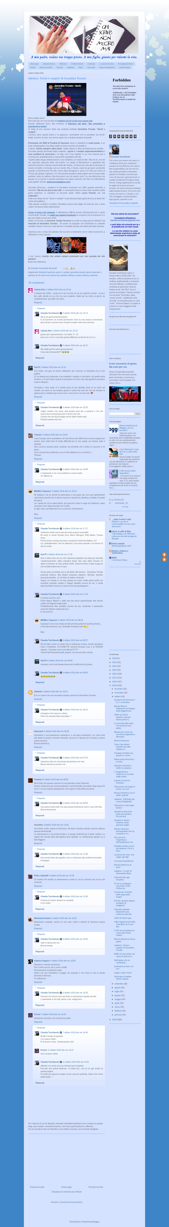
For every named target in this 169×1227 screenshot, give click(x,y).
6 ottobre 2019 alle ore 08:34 (70, 620)
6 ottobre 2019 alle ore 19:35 (75, 993)
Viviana (117, 500)
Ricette (32, 67)
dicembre (119, 689)
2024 (114, 666)
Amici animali (118, 544)
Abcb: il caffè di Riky (121, 531)
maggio (118, 999)
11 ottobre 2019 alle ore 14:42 (76, 1062)
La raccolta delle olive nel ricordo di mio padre (123, 725)
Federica (38, 779)
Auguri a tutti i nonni (123, 973)
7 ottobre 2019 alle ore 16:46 (75, 1032)
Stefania (38, 691)
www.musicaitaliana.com (58, 182)
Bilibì (114, 558)
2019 (114, 685)
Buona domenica (121, 741)
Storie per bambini (46, 67)
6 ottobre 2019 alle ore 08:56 (75, 803)
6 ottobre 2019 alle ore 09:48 (59, 661)
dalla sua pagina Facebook (63, 215)
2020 (114, 682)
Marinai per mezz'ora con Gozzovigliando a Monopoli (124, 734)
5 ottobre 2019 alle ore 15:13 (75, 313)
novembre (119, 693)
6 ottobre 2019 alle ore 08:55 (55, 779)
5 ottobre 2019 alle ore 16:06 (55, 435)
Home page (34, 64)
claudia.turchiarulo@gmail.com (124, 220)
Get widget (125, 506)
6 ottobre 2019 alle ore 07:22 (75, 758)
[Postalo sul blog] (67, 268)
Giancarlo (38, 731)
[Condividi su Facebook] (71, 268)
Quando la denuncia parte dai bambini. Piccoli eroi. (123, 814)
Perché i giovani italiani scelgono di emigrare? (124, 903)
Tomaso (38, 435)
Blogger (95, 1222)
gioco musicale (93, 272)
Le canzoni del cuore (106, 64)
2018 (114, 1020)
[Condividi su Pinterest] (74, 268)
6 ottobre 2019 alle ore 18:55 (75, 939)
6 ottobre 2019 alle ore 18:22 (64, 918)
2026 (114, 658)
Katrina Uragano (42, 961)
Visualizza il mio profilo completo (123, 203)
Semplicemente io (49, 64)
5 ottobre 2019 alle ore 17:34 (75, 594)
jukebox (64, 275)
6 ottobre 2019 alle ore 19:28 (62, 961)
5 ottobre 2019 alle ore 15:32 (75, 407)
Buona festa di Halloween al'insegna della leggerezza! (124, 708)
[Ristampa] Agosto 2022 (121, 546)
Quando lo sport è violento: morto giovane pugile (122, 822)
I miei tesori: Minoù (119, 560)
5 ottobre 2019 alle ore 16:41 (64, 491)
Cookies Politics (124, 67)
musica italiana (82, 275)
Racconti (60, 67)
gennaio (118, 1015)
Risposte (41, 308)
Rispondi (38, 303)
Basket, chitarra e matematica (120, 552)
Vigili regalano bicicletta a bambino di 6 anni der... (124, 924)
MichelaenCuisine (42, 918)
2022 (114, 674)
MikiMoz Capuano (42, 491)
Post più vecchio (96, 1187)
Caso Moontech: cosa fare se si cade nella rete (129, 451)
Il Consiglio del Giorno (125, 64)
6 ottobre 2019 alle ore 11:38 (75, 854)
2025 (114, 662)
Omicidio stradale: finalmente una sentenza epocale (123, 911)
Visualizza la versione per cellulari (67, 1192)
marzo (118, 1007)
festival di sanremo (47, 272)
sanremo (94, 275)
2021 (114, 678)
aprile (117, 1003)
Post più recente (37, 1187)
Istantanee (70, 67)
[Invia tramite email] (64, 268)
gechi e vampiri (63, 272)
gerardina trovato (78, 272)
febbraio (118, 1011)
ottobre (118, 696)
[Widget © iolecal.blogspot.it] (167, 559)
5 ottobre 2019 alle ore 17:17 (75, 528)
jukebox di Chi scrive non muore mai (75, 121)
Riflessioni (63, 64)
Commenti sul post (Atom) (71, 1202)
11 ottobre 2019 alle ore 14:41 (61, 1050)
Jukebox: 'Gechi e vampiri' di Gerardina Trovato (124, 947)
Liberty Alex (39, 290)
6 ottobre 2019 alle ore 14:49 (61, 876)
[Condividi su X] (69, 268)
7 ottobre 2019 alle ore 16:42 (53, 1014)
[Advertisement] (29, 3)
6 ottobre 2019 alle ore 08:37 (75, 640)
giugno (118, 995)
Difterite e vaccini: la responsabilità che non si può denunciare (123, 524)
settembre (119, 984)
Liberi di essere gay (122, 918)
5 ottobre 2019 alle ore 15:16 (65, 331)
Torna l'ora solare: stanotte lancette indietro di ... (122, 746)
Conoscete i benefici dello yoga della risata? (123, 894)
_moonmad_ (119, 503)
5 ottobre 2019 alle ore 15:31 (75, 345)
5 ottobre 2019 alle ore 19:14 (75, 710)
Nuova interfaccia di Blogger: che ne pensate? (128, 428)
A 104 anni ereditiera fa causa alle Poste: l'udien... (124, 932)
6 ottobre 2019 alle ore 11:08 (56, 825)
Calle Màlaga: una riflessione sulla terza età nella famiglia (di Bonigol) (124, 536)
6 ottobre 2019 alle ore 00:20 (56, 731)
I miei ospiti (91, 67)
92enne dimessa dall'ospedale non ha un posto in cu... (124, 831)
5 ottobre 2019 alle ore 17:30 (59, 554)
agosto (118, 988)
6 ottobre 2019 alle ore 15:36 (75, 896)
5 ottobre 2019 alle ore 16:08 (75, 469)
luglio (117, 991)
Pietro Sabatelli (41, 876)
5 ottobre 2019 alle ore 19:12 (55, 691)
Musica (72, 275)
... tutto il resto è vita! (121, 519)
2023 (114, 670)
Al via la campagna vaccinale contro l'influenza (122, 885)
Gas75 (37, 367)
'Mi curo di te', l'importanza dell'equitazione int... (124, 839)
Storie (81, 67)
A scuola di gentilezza (123, 861)
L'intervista (91, 64)
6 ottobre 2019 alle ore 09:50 (75, 673)
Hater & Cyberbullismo (107, 67)
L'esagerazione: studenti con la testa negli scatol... (123, 774)
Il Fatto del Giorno (77, 64)
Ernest (37, 1014)
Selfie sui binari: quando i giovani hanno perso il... (122, 717)
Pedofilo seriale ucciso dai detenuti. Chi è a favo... (124, 848)
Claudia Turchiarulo (50, 313)
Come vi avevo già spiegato (41, 212)
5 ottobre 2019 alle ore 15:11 (58, 290)
